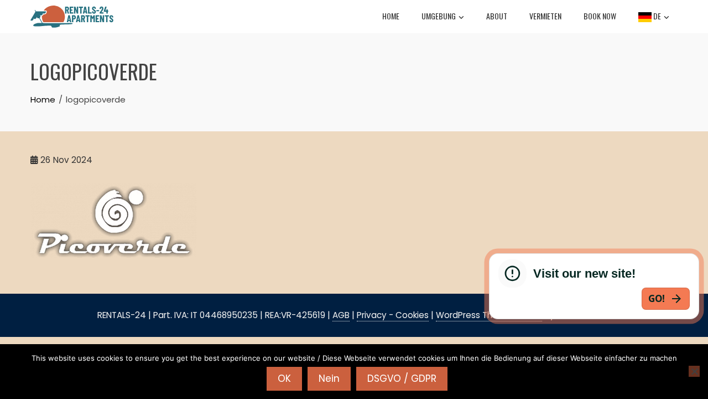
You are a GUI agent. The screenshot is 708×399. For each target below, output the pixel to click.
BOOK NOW (600, 16)
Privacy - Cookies (393, 315)
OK (284, 378)
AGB (341, 315)
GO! (656, 298)
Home (390, 16)
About (496, 16)
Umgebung (438, 16)
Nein (329, 378)
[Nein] (694, 371)
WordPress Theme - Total (489, 315)
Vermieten (545, 16)
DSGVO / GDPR (401, 378)
